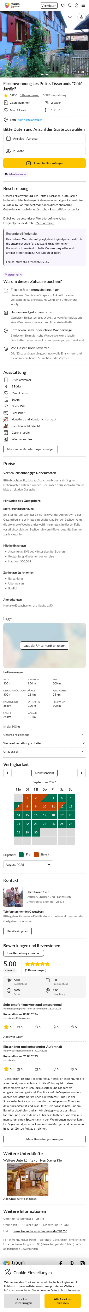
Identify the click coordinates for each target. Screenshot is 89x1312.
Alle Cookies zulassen (63, 1301)
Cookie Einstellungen (22, 1301)
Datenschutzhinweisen (65, 1290)
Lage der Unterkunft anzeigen (45, 645)
